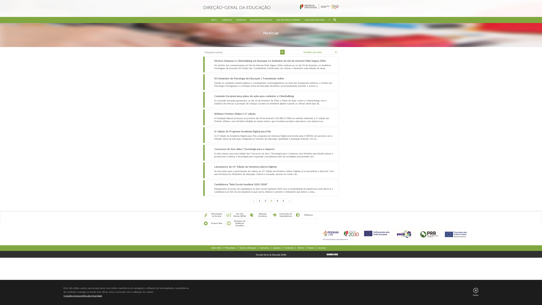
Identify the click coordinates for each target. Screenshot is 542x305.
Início (214, 20)
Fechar (475, 295)
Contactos (264, 248)
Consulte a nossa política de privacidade (83, 295)
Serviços (322, 248)
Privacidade (230, 248)
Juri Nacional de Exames (288, 20)
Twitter (300, 248)
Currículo (227, 20)
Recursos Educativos (261, 20)
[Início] (237, 8)
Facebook (289, 248)
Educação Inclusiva (315, 20)
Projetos (241, 20)
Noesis (311, 248)
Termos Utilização (247, 248)
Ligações (277, 248)
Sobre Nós (216, 248)
